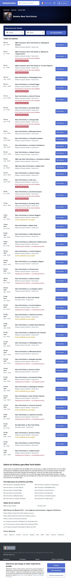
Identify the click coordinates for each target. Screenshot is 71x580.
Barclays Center (42, 505)
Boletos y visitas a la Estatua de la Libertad (15, 518)
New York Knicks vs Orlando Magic (12, 490)
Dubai (47, 534)
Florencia (53, 534)
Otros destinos (9, 531)
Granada (32, 534)
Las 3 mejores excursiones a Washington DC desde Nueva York (20, 521)
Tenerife (18, 534)
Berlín (42, 534)
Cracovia (25, 534)
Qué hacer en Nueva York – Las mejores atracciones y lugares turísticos (32, 510)
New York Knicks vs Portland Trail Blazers (14, 498)
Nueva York (6, 10)
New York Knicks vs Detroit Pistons (44, 490)
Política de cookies (22, 575)
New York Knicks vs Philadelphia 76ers (45, 487)
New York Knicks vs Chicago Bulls (44, 493)
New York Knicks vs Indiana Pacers (44, 498)
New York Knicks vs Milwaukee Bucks (13, 495)
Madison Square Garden (9, 505)
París (37, 534)
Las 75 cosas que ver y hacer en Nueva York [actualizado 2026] (20, 524)
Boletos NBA (21, 10)
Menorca (11, 534)
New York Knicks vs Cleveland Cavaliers (45, 495)
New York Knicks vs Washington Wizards (14, 484)
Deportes (13, 10)
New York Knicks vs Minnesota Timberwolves (47, 484)
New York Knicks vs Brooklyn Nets (12, 493)
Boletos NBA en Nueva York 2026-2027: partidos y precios (19, 516)
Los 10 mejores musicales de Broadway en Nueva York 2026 (19, 527)
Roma (5, 534)
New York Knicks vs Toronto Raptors (13, 487)
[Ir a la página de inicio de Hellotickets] (9, 3)
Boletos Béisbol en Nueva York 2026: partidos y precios (18, 513)
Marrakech (61, 534)
